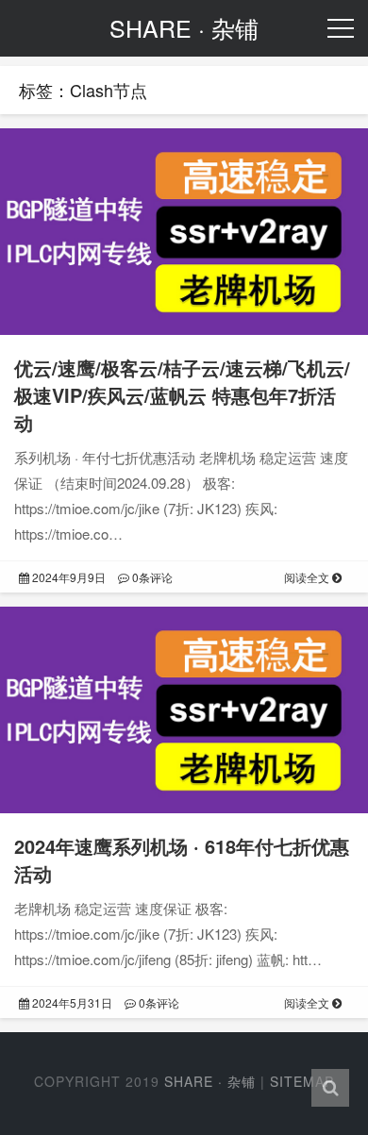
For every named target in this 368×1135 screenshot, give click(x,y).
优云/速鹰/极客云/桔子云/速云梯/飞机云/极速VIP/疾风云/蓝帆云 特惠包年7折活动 (182, 395)
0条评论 (151, 577)
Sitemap (302, 1081)
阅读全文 (308, 577)
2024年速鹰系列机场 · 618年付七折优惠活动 (181, 859)
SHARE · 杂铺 (210, 1081)
